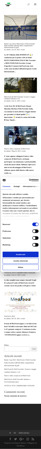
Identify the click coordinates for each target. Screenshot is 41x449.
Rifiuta (20, 267)
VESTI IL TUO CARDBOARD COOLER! (19, 273)
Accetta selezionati (20, 261)
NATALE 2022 (9, 316)
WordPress (20, 446)
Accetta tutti (20, 254)
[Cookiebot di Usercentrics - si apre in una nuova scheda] (29, 180)
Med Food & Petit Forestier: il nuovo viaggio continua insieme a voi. (19, 98)
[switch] (35, 231)
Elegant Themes (20, 443)
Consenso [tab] (6, 186)
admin (8, 49)
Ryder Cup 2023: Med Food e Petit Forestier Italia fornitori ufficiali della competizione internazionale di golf (19, 45)
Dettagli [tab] (17, 186)
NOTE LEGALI (24, 433)
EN (15, 433)
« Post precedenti (10, 342)
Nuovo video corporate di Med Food (17, 149)
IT (10, 433)
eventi (23, 49)
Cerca (6, 345)
